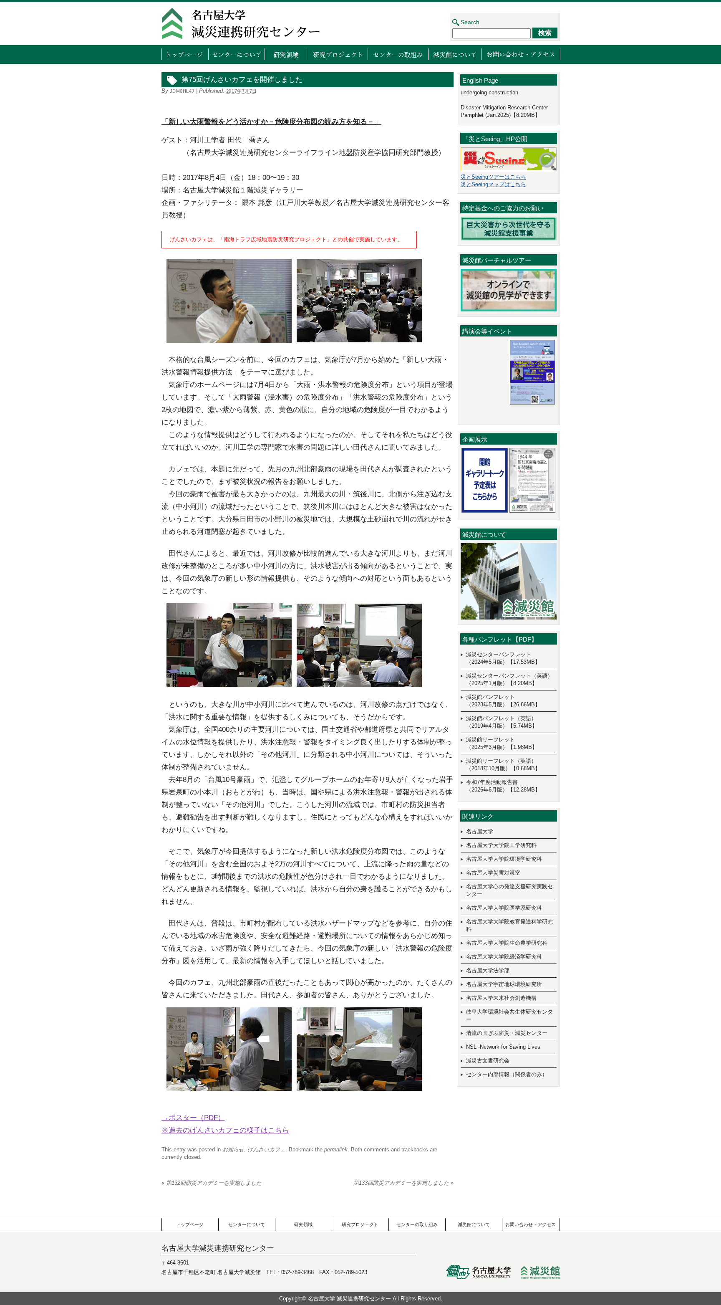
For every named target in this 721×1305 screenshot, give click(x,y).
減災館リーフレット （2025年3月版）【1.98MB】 (501, 743)
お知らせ (233, 1149)
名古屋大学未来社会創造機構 (501, 998)
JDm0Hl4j (182, 91)
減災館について (454, 54)
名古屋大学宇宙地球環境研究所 (504, 984)
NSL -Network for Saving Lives (503, 1047)
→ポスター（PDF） (193, 1118)
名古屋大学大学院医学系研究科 (504, 908)
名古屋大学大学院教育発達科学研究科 (509, 925)
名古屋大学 (479, 831)
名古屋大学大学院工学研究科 (501, 845)
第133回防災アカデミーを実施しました (403, 1183)
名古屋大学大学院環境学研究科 (504, 859)
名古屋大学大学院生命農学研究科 (506, 943)
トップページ (184, 54)
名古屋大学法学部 (487, 970)
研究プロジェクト (337, 54)
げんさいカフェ (266, 1149)
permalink (336, 1149)
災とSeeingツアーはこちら (493, 177)
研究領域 (286, 54)
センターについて (236, 54)
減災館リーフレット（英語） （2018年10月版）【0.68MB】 (503, 764)
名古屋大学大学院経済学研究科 (504, 956)
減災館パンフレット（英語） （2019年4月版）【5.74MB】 (501, 722)
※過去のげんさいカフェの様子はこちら (225, 1130)
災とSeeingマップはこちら (493, 184)
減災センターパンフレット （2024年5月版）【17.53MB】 (503, 658)
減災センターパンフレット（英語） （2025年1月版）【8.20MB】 (509, 679)
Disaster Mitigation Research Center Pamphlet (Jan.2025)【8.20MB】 (504, 111)
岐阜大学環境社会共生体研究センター (509, 1015)
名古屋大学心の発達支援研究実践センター (509, 890)
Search (470, 22)
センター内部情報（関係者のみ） (506, 1074)
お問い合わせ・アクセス (520, 54)
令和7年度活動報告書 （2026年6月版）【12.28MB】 (503, 786)
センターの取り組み (398, 54)
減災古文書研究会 (487, 1060)
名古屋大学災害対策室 (493, 873)
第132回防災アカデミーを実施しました (211, 1183)
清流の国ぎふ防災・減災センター (506, 1033)
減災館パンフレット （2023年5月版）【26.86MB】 (503, 701)
